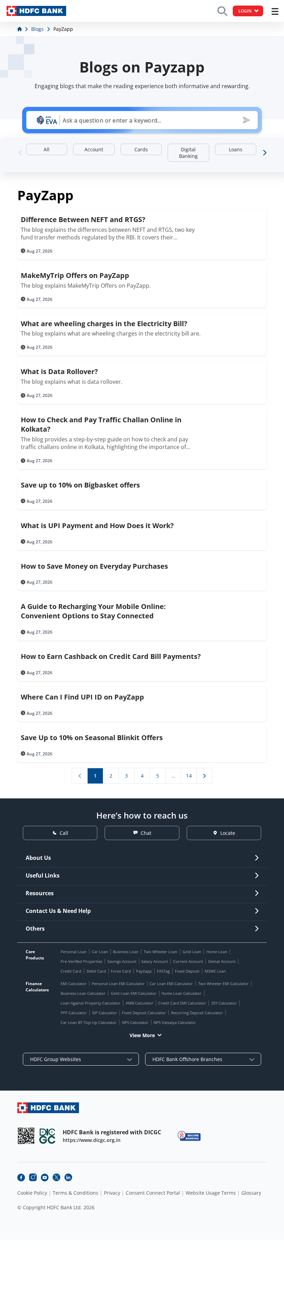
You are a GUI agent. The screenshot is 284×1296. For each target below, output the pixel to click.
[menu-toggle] (275, 11)
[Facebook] (21, 1177)
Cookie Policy (32, 1193)
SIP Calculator (104, 1012)
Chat (146, 833)
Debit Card (96, 971)
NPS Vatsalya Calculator (174, 1022)
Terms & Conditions (75, 1193)
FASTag (163, 971)
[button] (264, 152)
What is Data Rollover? (59, 371)
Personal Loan (74, 951)
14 (189, 775)
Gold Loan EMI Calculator (134, 993)
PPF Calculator (74, 1012)
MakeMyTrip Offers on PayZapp (75, 275)
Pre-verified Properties (81, 961)
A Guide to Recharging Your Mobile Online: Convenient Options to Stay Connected (93, 611)
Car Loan (100, 951)
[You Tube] (44, 1177)
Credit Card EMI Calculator (182, 1003)
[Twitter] (56, 1177)
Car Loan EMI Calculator (171, 983)
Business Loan (126, 951)
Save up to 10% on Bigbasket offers (80, 485)
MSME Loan (215, 971)
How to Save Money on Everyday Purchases (94, 566)
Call (64, 833)
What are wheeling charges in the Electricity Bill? (104, 323)
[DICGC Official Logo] (47, 1136)
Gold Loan (192, 951)
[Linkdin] (68, 1177)
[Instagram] (33, 1177)
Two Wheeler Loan (160, 951)
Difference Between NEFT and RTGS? (83, 219)
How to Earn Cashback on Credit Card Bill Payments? (111, 656)
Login (244, 11)
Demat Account (222, 961)
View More (142, 1035)
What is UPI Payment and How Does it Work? (97, 525)
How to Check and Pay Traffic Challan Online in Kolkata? (101, 424)
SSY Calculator (224, 1003)
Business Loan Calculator (83, 993)
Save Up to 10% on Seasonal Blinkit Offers (92, 737)
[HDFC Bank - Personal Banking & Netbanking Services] (48, 1107)
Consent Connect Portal (153, 1193)
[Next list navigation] (204, 775)
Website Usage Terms (211, 1193)
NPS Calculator (135, 1022)
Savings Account (121, 961)
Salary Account (154, 961)
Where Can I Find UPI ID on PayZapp (82, 697)
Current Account (188, 961)
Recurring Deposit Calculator (197, 1012)
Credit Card (71, 971)
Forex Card (121, 971)
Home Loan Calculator (181, 993)
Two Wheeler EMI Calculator (223, 983)
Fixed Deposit (187, 971)
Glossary (251, 1193)
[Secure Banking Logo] (189, 1136)
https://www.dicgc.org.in (92, 1140)
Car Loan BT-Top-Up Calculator (89, 1022)
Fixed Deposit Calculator (144, 1012)
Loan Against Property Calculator (91, 1003)
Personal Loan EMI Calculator (118, 983)
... (173, 775)
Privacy (112, 1193)
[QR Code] (26, 1136)
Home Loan (216, 951)
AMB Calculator (139, 1003)
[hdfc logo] (36, 11)
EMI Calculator (74, 983)
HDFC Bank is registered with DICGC (112, 1132)
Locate (227, 833)
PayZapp (144, 971)
